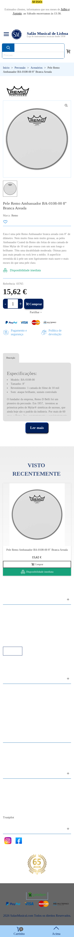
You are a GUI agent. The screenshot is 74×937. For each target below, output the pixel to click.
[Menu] (5, 34)
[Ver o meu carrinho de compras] (68, 51)
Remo (14, 215)
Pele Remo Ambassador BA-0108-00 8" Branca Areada (37, 549)
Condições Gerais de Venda (24, 625)
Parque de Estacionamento (23, 630)
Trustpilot (8, 817)
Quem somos (15, 794)
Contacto (12, 783)
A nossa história (17, 799)
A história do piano (19, 804)
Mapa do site (15, 789)
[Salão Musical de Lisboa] (16, 34)
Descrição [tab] (10, 358)
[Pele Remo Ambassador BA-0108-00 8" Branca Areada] (37, 514)
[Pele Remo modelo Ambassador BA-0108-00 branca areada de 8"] (66, 105)
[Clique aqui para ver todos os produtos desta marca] (18, 91)
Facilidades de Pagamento (23, 636)
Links (10, 615)
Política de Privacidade (21, 620)
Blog (10, 810)
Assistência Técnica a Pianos (25, 641)
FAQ (10, 609)
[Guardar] (5, 222)
